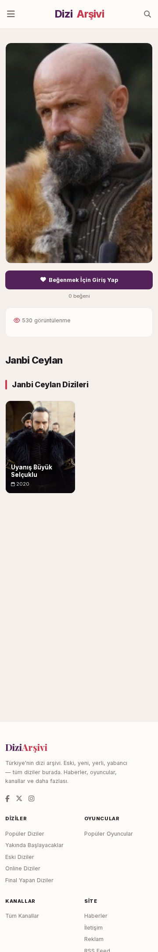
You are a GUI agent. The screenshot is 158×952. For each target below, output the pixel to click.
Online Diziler (22, 868)
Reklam (94, 939)
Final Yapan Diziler (29, 880)
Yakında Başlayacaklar (34, 845)
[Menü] (11, 14)
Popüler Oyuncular (108, 833)
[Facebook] (7, 798)
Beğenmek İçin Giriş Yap (83, 280)
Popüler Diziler (24, 833)
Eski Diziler (19, 857)
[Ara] (147, 14)
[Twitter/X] (19, 798)
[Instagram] (31, 798)
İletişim (93, 927)
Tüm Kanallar (22, 915)
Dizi (79, 14)
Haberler (96, 915)
